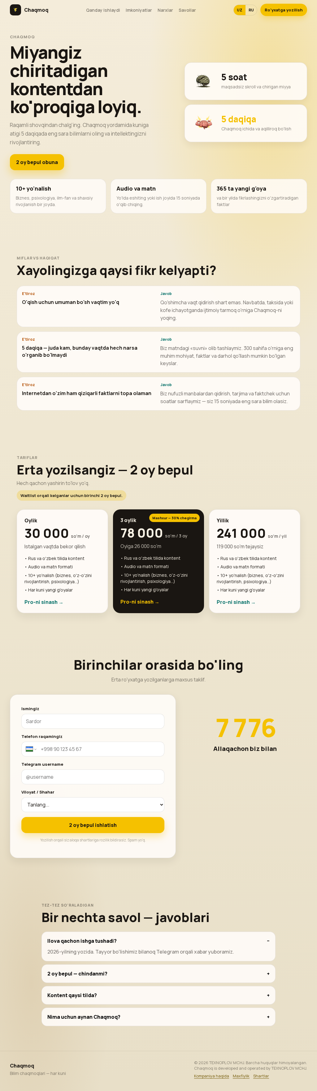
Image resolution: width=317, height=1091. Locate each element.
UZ (239, 10)
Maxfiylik (241, 1076)
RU (251, 10)
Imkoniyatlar (139, 10)
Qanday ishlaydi (103, 10)
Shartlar (261, 1076)
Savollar (187, 10)
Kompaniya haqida (211, 1076)
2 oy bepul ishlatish (93, 825)
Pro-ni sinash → (43, 602)
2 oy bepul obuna (37, 162)
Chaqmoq (36, 9)
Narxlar (165, 10)
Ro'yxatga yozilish (284, 10)
